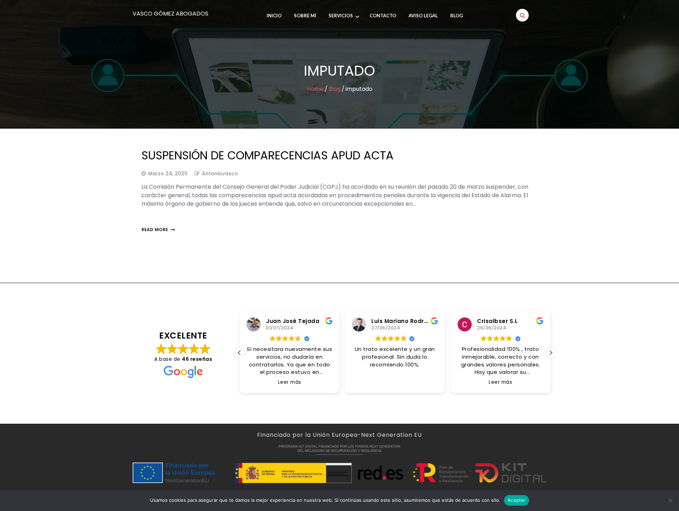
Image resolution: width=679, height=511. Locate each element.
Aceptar (516, 500)
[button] (550, 352)
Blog (456, 15)
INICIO (274, 15)
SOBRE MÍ (305, 15)
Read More (154, 230)
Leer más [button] (289, 382)
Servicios (341, 15)
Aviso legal (423, 15)
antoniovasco (220, 173)
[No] (670, 500)
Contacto (383, 15)
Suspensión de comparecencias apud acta (267, 155)
